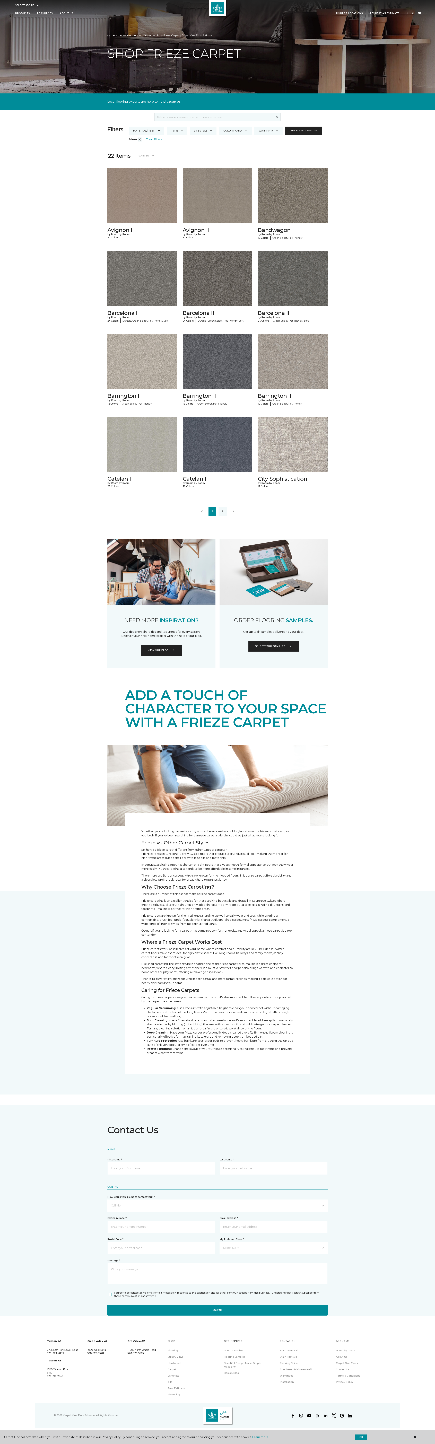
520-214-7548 (55, 1376)
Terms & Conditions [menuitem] (348, 1375)
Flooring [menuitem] (173, 1350)
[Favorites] (413, 13)
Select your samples (270, 646)
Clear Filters (154, 139)
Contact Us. (173, 101)
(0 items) (419, 13)
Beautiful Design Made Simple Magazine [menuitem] (242, 1365)
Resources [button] (45, 13)
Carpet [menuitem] (172, 1369)
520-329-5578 (95, 1353)
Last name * (227, 1159)
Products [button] (22, 13)
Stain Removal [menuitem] (289, 1350)
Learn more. (260, 1437)
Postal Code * (115, 1239)
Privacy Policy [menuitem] (344, 1382)
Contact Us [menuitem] (343, 1369)
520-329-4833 (55, 1353)
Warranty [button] (266, 130)
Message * (113, 1260)
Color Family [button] (233, 130)
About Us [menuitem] (341, 1356)
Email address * (229, 1218)
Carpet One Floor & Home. (79, 1415)
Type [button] (174, 130)
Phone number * (117, 1218)
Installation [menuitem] (287, 1382)
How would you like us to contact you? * (131, 1197)
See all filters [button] (301, 130)
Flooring (132, 35)
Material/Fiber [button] (144, 130)
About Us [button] (66, 13)
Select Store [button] (24, 5)
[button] (407, 13)
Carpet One (114, 35)
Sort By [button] (143, 155)
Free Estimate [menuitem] (176, 1388)
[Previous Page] (202, 511)
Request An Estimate (384, 13)
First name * (114, 1159)
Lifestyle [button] (200, 130)
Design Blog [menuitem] (231, 1373)
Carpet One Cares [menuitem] (347, 1363)
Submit (217, 1309)
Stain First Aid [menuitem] (288, 1356)
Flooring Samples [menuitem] (234, 1356)
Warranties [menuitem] (286, 1375)
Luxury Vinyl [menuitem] (175, 1356)
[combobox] (214, 117)
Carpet (147, 35)
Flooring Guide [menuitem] (289, 1363)
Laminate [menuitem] (173, 1375)
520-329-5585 (135, 1353)
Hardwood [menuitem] (174, 1363)
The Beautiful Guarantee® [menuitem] (296, 1369)
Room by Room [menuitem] (345, 1350)
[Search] (277, 117)
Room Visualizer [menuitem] (234, 1350)
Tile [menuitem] (170, 1382)
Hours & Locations (349, 13)
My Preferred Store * (232, 1239)
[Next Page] (233, 511)
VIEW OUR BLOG (158, 650)
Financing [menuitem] (174, 1394)
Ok (361, 1437)
